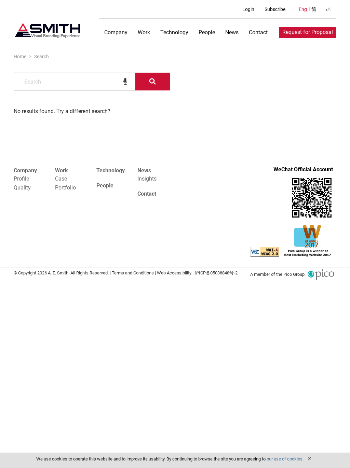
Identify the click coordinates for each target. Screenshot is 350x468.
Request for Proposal (307, 32)
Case (61, 178)
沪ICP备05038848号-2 (216, 272)
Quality (22, 187)
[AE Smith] (48, 30)
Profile (21, 178)
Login (248, 9)
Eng (303, 9)
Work (144, 32)
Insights (147, 178)
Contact (258, 32)
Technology (174, 32)
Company (115, 32)
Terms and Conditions (133, 272)
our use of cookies (284, 458)
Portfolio (65, 187)
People (207, 32)
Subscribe (275, 9)
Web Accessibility (174, 272)
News (232, 32)
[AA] (328, 9)
